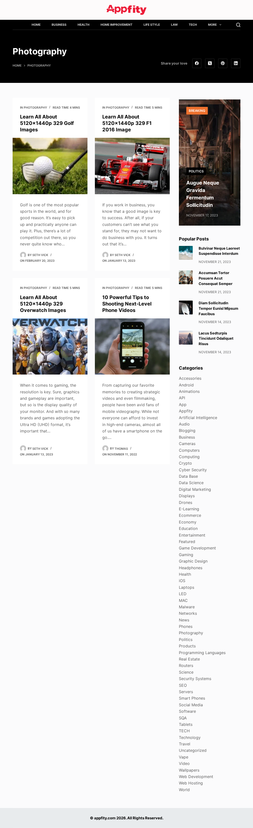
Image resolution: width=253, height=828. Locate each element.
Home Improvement (116, 24)
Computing (189, 456)
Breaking (197, 111)
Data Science (191, 482)
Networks (188, 613)
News (184, 619)
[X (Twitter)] (209, 63)
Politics (196, 171)
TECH (193, 24)
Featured (187, 541)
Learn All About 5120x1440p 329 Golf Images (47, 123)
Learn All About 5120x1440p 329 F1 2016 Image (127, 123)
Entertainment (192, 535)
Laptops (186, 587)
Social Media (191, 704)
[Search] (238, 25)
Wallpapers (189, 770)
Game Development (197, 547)
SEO (183, 685)
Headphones (190, 567)
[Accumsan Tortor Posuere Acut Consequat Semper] (186, 277)
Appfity (186, 410)
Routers (186, 665)
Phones (185, 626)
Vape (183, 757)
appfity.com (105, 818)
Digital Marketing (195, 489)
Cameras (187, 443)
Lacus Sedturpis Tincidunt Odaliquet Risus (216, 338)
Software (187, 711)
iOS (182, 580)
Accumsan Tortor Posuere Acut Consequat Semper (215, 278)
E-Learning (189, 508)
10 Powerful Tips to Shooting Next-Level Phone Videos (126, 303)
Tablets (185, 724)
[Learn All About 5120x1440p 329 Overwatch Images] (50, 346)
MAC (183, 600)
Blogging (187, 430)
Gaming (186, 554)
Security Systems (195, 678)
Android (186, 384)
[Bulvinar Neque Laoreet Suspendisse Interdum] (186, 253)
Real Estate (189, 659)
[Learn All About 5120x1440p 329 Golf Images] (50, 166)
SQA (183, 717)
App (183, 404)
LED (183, 593)
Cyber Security (193, 469)
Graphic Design (193, 561)
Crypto (185, 463)
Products (187, 645)
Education (188, 528)
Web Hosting (191, 783)
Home (36, 24)
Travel (184, 743)
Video (184, 763)
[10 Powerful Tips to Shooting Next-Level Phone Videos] (132, 346)
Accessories (190, 378)
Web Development (196, 776)
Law (174, 24)
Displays (187, 495)
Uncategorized (193, 750)
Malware (187, 606)
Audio (184, 424)
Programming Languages (202, 652)
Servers (186, 691)
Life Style (152, 24)
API (182, 397)
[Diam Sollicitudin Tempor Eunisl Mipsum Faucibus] (186, 307)
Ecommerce (190, 515)
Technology (190, 737)
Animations (189, 391)
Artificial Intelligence (198, 417)
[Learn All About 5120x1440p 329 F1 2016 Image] (132, 166)
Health (83, 24)
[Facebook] (197, 63)
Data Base (188, 476)
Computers (189, 450)
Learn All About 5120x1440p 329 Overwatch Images (43, 303)
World (184, 789)
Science (186, 672)
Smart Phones (192, 698)
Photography (35, 107)
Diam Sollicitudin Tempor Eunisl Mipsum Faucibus (218, 308)
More (212, 24)
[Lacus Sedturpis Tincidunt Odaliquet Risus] (186, 338)
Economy (187, 522)
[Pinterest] (223, 63)
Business (59, 24)
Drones (185, 502)
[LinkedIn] (235, 63)
